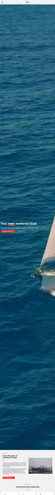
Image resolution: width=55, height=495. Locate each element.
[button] (2, 2)
